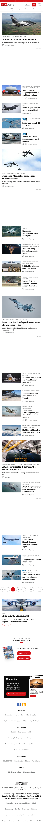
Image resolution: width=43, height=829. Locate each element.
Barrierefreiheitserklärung (28, 744)
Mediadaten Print (29, 772)
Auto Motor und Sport (22, 803)
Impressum (22, 732)
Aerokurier (9, 803)
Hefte (20, 1)
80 (31, 589)
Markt (17, 715)
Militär (11, 8)
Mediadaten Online (14, 772)
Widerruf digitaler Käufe (31, 721)
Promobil (12, 821)
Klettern (34, 809)
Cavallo (17, 809)
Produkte (25, 1)
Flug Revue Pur (32, 715)
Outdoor (4, 821)
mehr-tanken (9, 815)
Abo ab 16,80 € (23, 653)
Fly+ (22, 715)
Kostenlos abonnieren (16, 694)
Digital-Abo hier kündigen (12, 721)
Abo (16, 1)
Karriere (17, 750)
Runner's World (23, 821)
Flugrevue (25, 809)
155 (40, 589)
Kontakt (13, 732)
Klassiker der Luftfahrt (22, 761)
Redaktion (25, 750)
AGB (29, 732)
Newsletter (9, 715)
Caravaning (9, 809)
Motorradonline (32, 815)
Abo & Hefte (36, 761)
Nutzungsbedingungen (15, 738)
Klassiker (33, 8)
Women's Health (35, 821)
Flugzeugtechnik (21, 8)
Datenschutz (30, 738)
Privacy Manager (11, 744)
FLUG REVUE (7, 761)
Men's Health (20, 815)
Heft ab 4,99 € (23, 658)
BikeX (34, 803)
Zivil (4, 8)
